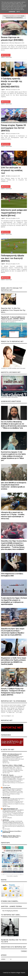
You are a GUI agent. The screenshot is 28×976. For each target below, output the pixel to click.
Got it (18, 11)
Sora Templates (11, 972)
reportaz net (6, 42)
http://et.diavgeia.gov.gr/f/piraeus (10, 910)
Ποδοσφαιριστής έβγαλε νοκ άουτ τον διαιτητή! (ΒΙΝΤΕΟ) (12, 258)
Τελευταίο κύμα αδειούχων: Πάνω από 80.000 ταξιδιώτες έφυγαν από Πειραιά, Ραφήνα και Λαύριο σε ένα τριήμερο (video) (12, 777)
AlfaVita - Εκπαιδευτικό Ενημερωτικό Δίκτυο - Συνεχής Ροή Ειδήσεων (12, 754)
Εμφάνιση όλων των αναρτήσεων (14, 17)
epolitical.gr (6, 820)
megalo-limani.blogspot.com (10, 808)
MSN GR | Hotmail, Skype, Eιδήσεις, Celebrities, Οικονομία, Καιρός (12, 836)
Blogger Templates (21, 972)
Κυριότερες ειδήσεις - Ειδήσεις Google (12, 765)
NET (4, 89)
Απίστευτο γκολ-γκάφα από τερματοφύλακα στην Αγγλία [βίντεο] (14, 213)
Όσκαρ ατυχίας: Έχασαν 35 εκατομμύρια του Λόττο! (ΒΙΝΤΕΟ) (13, 128)
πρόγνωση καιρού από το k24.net (12, 897)
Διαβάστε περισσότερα (6, 57)
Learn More (12, 11)
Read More (6, 55)
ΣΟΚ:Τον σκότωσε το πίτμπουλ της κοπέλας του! (12, 170)
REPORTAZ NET (6, 797)
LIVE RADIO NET (7, 787)
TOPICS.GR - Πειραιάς (8, 775)
